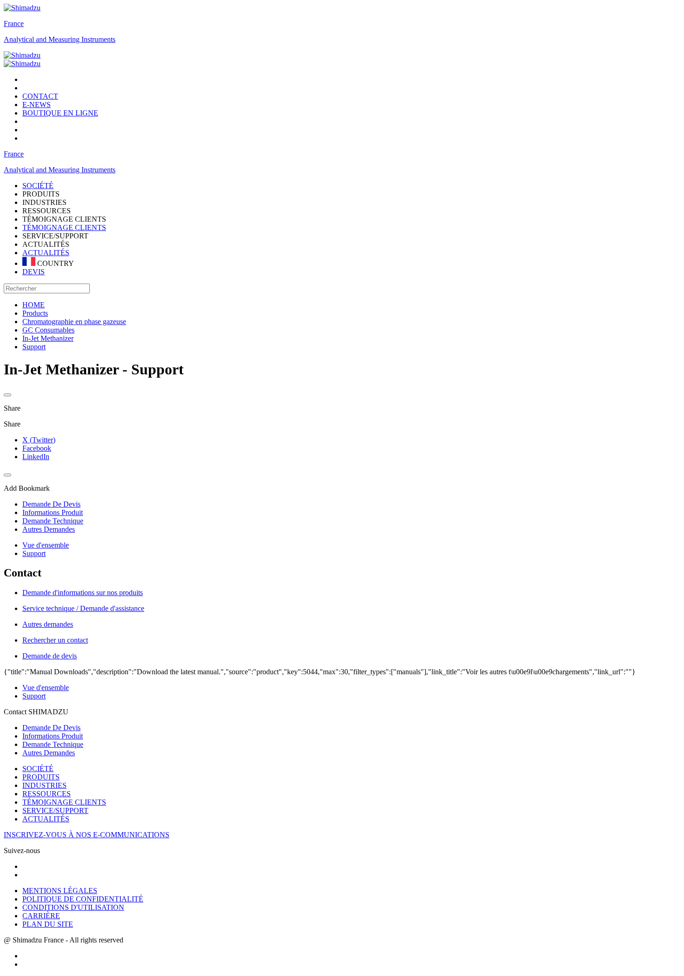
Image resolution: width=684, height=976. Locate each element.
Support (34, 553)
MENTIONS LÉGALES (59, 891)
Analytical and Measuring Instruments (59, 39)
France (14, 23)
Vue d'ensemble (45, 545)
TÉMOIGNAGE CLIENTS (64, 227)
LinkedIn (35, 457)
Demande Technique (52, 744)
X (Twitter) (38, 440)
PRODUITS (41, 777)
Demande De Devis (51, 728)
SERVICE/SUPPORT (55, 810)
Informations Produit (52, 736)
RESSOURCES (46, 794)
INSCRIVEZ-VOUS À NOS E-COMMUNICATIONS (86, 835)
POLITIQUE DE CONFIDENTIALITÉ (82, 899)
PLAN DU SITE (47, 924)
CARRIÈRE (41, 916)
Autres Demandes (48, 753)
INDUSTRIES (44, 785)
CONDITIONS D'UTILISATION (73, 907)
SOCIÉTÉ (38, 769)
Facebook (36, 448)
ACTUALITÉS (45, 253)
